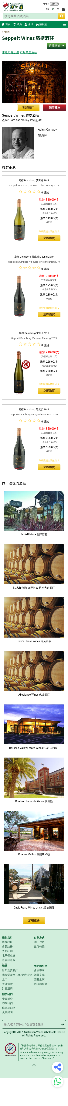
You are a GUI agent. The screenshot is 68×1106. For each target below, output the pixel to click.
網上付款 (39, 941)
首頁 (7, 24)
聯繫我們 (7, 1003)
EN (47, 9)
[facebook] (63, 9)
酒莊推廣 (39, 979)
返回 (7, 32)
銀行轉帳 (39, 946)
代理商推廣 (40, 983)
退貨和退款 (8, 960)
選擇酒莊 (54, 45)
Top (34, 1065)
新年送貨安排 (10, 970)
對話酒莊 (28, 107)
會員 (30, 24)
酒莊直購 (39, 974)
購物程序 (7, 941)
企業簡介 (7, 998)
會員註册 (7, 946)
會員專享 (39, 970)
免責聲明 (7, 1012)
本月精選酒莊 (28, 52)
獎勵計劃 (7, 951)
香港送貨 (7, 983)
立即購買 (49, 238)
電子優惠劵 (8, 955)
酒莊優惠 (54, 107)
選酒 (19, 24)
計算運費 (7, 988)
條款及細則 (8, 1007)
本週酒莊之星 (10, 52)
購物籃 (43, 24)
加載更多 (34, 920)
